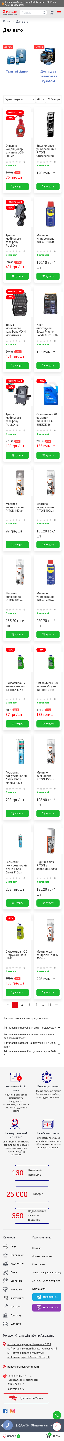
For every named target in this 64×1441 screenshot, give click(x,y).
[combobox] (20, 99)
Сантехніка (16, 1280)
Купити (19, 186)
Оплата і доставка (42, 1256)
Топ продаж (17, 1255)
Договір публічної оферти (46, 1280)
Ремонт (15, 1272)
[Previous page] (8, 1005)
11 (49, 1004)
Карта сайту (38, 1289)
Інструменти (17, 1298)
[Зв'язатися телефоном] (57, 1415)
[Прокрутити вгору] (57, 1426)
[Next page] (56, 1005)
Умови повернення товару (46, 1272)
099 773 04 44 (16, 1383)
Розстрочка (38, 1264)
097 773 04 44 (16, 1389)
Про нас (36, 1248)
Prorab (7, 21)
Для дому (16, 1315)
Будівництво (17, 1263)
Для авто (16, 1323)
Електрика (16, 1289)
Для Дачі (15, 1306)
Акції (13, 1246)
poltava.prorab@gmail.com (23, 1366)
